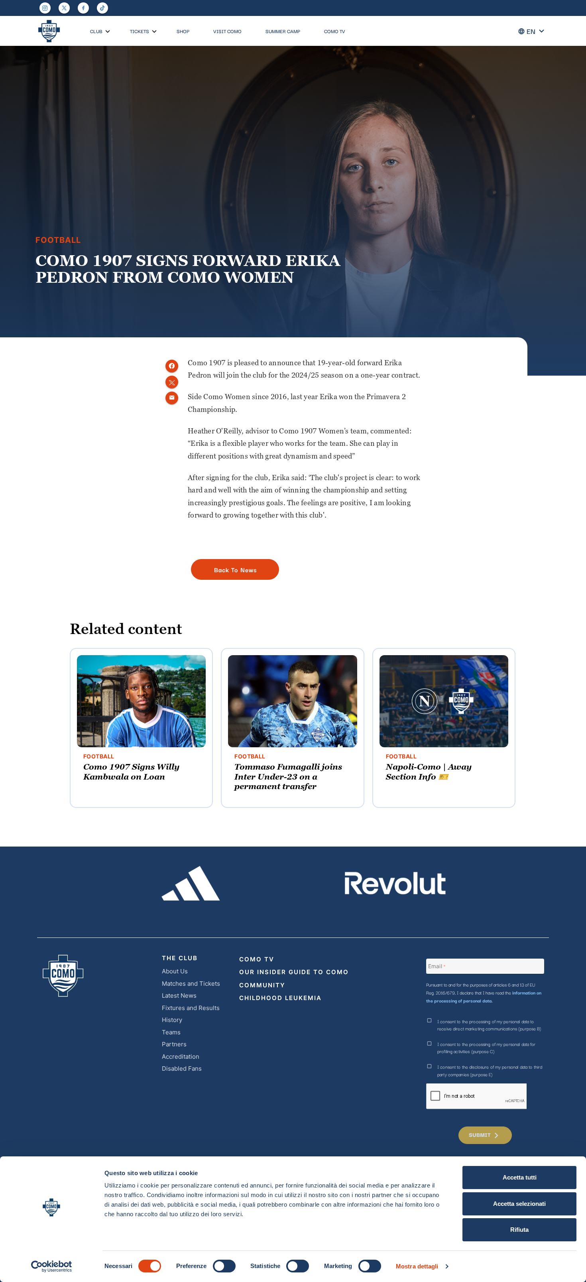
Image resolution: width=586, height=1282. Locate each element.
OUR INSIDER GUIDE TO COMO (294, 972)
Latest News (179, 995)
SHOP (183, 31)
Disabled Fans (182, 1068)
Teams (171, 1032)
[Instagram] (45, 8)
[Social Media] (64, 8)
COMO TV (334, 31)
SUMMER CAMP (282, 31)
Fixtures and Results (191, 1008)
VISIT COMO (227, 31)
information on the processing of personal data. (483, 996)
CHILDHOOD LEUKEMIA (280, 998)
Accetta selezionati (519, 1203)
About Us (175, 971)
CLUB (96, 31)
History (172, 1020)
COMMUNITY (262, 985)
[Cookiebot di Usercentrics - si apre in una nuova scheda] (52, 1266)
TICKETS (139, 31)
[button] (107, 31)
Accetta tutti (520, 1177)
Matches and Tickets (191, 983)
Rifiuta (519, 1229)
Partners (174, 1044)
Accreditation (180, 1056)
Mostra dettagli (417, 1266)
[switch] (224, 1266)
